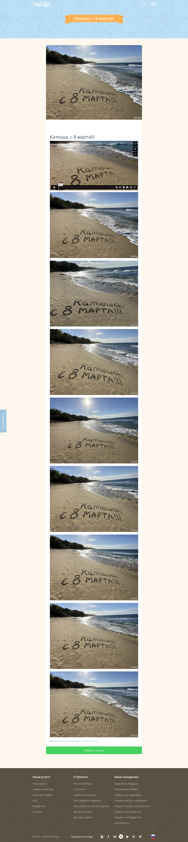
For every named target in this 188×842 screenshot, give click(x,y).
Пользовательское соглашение (91, 806)
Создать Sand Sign (43, 789)
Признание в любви (126, 789)
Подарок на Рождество (127, 817)
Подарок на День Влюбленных (132, 806)
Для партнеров (82, 817)
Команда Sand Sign (82, 836)
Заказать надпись (94, 750)
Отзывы (37, 811)
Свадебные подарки (126, 783)
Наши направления (85, 794)
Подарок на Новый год (127, 811)
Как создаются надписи (87, 800)
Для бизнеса (121, 822)
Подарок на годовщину (128, 794)
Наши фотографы (43, 794)
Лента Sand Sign (83, 783)
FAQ (35, 800)
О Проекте (81, 777)
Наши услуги (41, 777)
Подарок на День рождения (130, 800)
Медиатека (39, 806)
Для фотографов (83, 811)
